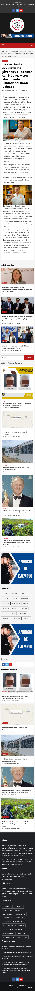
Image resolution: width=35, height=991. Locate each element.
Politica (5, 61)
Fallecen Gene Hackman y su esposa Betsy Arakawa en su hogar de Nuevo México (15, 963)
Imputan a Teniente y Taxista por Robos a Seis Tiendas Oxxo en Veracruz (16, 948)
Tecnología (18, 7)
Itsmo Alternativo (18, 988)
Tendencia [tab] (19, 363)
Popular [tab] (10, 363)
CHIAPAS (5, 593)
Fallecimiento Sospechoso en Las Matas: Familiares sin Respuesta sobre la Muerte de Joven (17, 542)
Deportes (19, 4)
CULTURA (5, 598)
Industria (31, 4)
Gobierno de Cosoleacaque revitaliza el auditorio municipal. (17, 957)
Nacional (5, 608)
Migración (16, 603)
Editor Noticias (21, 90)
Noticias (8, 4)
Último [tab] (4, 363)
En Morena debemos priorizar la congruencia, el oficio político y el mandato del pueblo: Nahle (17, 289)
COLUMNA (14, 593)
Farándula (5, 508)
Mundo (25, 603)
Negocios (15, 608)
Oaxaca (24, 608)
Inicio (2, 4)
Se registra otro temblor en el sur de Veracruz (16, 952)
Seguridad (5, 401)
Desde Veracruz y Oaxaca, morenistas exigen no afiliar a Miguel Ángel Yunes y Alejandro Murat (17, 319)
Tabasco (5, 618)
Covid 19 (23, 593)
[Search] (32, 45)
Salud (13, 4)
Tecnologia (15, 618)
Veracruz (5, 429)
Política (25, 4)
